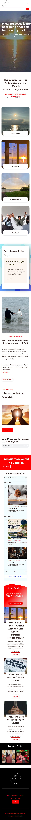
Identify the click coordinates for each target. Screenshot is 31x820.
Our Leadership (15, 203)
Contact (22, 795)
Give (27, 9)
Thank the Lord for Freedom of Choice (15, 723)
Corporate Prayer (12, 511)
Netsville (20, 816)
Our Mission (15, 169)
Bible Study (11, 565)
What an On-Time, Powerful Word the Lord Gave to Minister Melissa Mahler (15, 633)
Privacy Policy (14, 795)
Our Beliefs (15, 236)
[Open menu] (27, 4)
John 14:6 (6, 375)
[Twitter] (15, 798)
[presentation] (15, 618)
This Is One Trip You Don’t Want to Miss (15, 680)
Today (15, 574)
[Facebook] (11, 798)
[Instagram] (19, 798)
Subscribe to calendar (15, 579)
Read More (16, 657)
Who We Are (15, 136)
